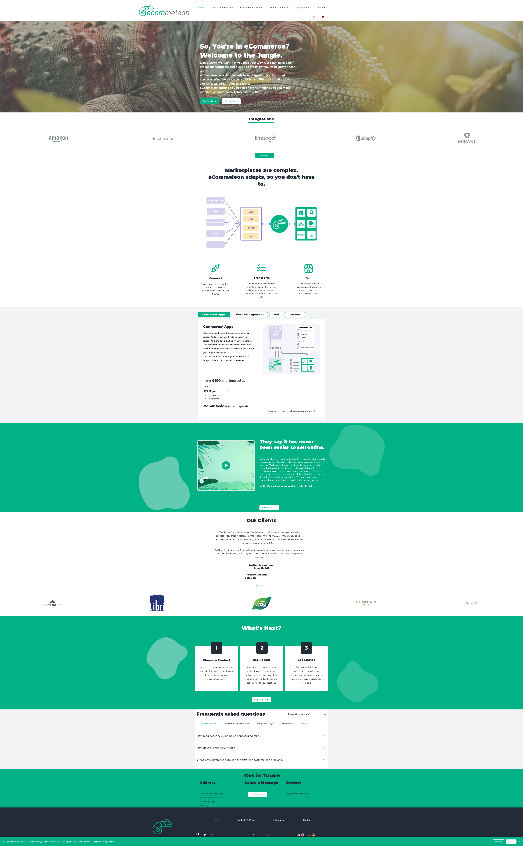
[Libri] (256, 585)
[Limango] (258, 586)
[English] (314, 17)
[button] (226, 465)
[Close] (519, 841)
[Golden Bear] (262, 585)
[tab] (214, 314)
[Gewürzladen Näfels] (264, 585)
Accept (511, 841)
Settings (498, 841)
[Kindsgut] (266, 585)
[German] (323, 17)
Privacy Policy (108, 841)
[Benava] (260, 585)
